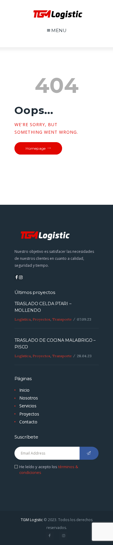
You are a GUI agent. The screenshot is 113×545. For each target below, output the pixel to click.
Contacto (28, 422)
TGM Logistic (32, 519)
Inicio (24, 390)
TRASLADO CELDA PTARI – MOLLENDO (42, 307)
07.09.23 (84, 319)
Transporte (62, 319)
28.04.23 (84, 356)
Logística (22, 319)
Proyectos (41, 319)
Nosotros (28, 398)
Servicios (27, 406)
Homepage (36, 148)
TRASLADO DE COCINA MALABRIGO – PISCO (55, 344)
